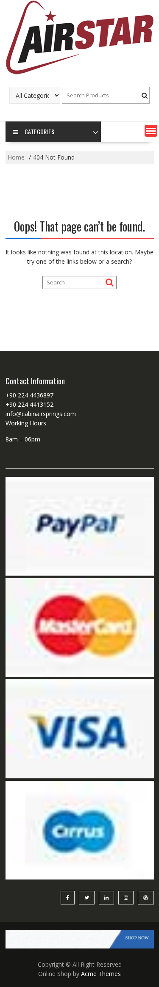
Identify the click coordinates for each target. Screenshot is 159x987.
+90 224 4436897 (29, 395)
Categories (39, 131)
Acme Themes (101, 974)
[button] (151, 131)
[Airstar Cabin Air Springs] (80, 73)
